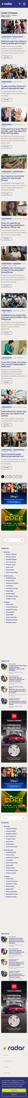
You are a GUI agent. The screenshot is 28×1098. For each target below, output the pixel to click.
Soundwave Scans (12, 596)
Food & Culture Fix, (14, 698)
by (17, 81)
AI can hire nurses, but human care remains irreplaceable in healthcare (14, 364)
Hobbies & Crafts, (14, 699)
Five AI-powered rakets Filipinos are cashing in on (12, 455)
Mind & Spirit (10, 612)
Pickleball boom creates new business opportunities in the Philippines (14, 317)
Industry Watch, (14, 686)
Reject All (14, 1094)
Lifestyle (6, 602)
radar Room (17, 263)
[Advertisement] (14, 643)
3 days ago (13, 38)
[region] (14, 1087)
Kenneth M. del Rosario (16, 968)
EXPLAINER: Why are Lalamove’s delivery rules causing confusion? (16, 679)
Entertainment (8, 576)
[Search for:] (14, 540)
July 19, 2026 (12, 451)
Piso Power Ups (11, 562)
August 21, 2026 (13, 683)
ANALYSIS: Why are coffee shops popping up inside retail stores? (17, 691)
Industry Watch (18, 36)
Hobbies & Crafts (11, 609)
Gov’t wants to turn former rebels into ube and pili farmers (12, 178)
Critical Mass (10, 580)
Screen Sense (10, 593)
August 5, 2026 (6, 312)
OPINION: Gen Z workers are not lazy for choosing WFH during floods (13, 270)
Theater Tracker (11, 599)
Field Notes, (12, 664)
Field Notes (10, 604)
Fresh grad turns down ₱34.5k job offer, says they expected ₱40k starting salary (14, 131)
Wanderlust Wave (11, 620)
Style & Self (9, 615)
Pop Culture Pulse (12, 588)
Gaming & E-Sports (12, 583)
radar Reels (9, 591)
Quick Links (7, 1073)
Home (2, 15)
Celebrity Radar (11, 578)
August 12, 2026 (12, 265)
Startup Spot (10, 570)
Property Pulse (10, 564)
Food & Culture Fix (12, 607)
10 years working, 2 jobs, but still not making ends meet (13, 87)
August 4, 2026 (5, 359)
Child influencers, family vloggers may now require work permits (14, 413)
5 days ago (13, 173)
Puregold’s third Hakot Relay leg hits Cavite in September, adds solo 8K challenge (18, 668)
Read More (7, 57)
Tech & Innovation (18, 449)
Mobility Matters (11, 559)
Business (14, 15)
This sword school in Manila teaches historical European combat (17, 702)
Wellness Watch (11, 622)
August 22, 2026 (13, 672)
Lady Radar (9, 586)
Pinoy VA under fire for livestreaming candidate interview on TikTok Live (13, 225)
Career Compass (6, 36)
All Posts (8, 15)
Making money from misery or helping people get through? (14, 42)
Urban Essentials (11, 617)
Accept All (14, 1090)
